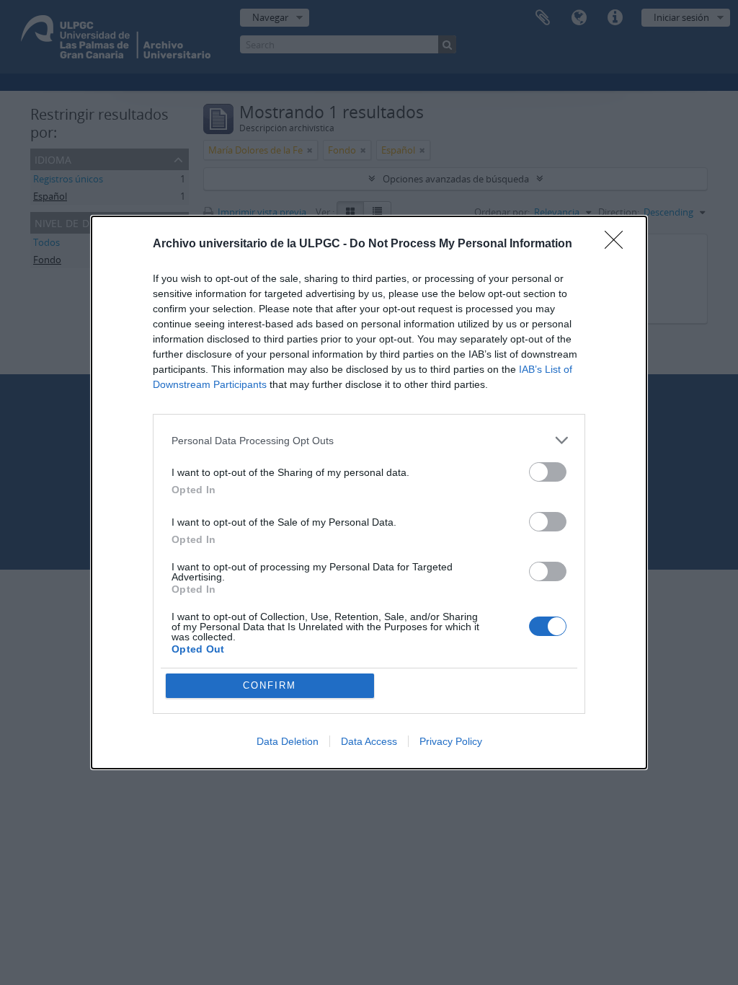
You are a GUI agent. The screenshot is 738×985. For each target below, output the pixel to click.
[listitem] (369, 440)
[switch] (547, 472)
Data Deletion (288, 741)
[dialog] (369, 492)
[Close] (618, 244)
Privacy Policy (450, 741)
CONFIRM (269, 685)
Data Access (369, 741)
